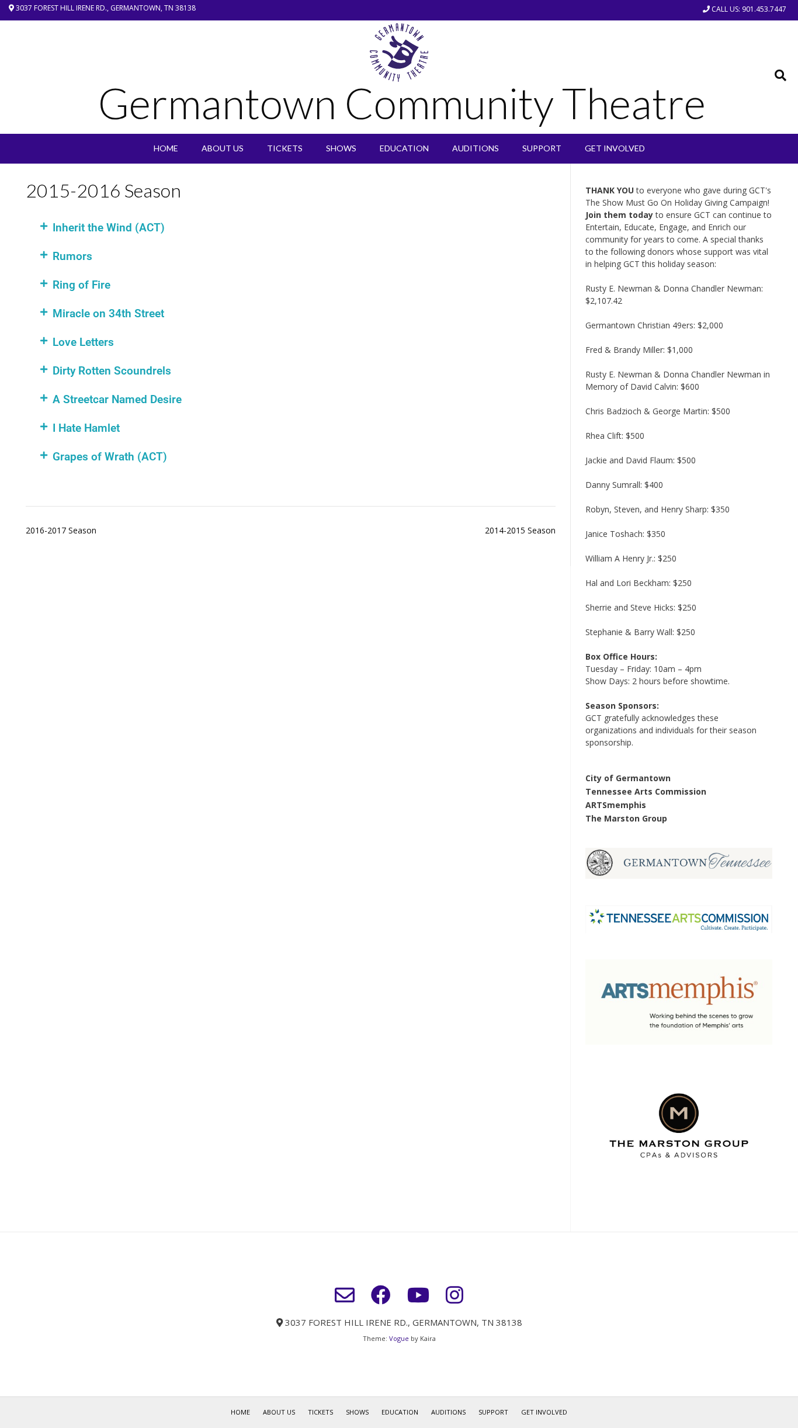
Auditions (475, 148)
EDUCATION (404, 148)
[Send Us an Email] (345, 1295)
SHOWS (341, 148)
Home (166, 148)
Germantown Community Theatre (402, 103)
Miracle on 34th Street (108, 313)
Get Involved (615, 148)
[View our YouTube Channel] (418, 1295)
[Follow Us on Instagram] (454, 1295)
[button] (291, 227)
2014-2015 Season (520, 530)
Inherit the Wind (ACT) (109, 227)
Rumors (72, 256)
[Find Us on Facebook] (381, 1295)
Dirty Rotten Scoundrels (112, 370)
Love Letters (83, 342)
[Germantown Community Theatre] (399, 52)
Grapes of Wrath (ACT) (110, 456)
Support (541, 148)
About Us (223, 148)
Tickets (285, 148)
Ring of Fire (81, 285)
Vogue (399, 1338)
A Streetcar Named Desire (117, 399)
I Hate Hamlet (86, 428)
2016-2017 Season (61, 530)
